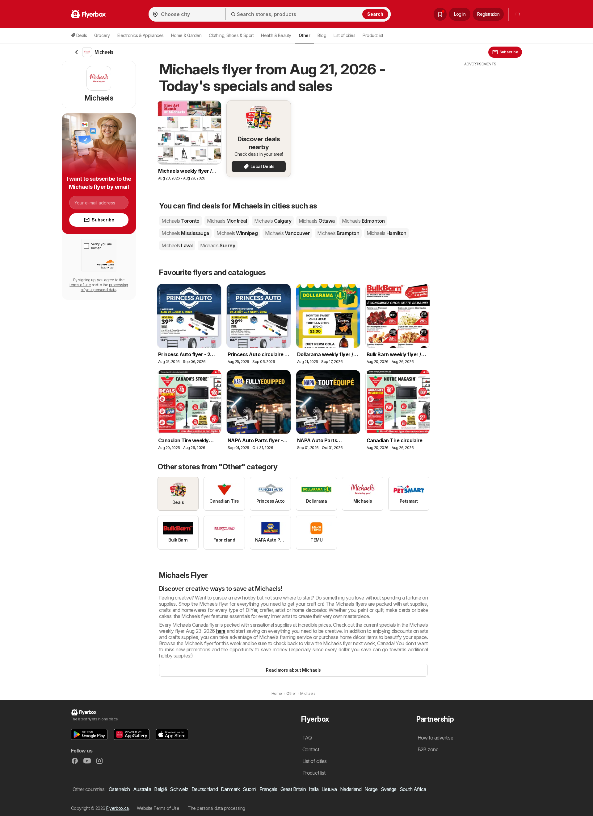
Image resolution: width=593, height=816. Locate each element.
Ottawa (316, 221)
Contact (310, 749)
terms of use (80, 284)
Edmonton (363, 221)
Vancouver (287, 233)
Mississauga (185, 233)
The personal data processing (216, 808)
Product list (373, 35)
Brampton (338, 233)
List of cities (344, 35)
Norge (370, 789)
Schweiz (179, 789)
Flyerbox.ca (117, 808)
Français (268, 789)
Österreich (119, 789)
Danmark (230, 789)
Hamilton (386, 233)
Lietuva (329, 789)
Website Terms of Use (158, 808)
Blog (322, 35)
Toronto (181, 221)
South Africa (413, 789)
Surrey (217, 245)
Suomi (249, 789)
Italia (313, 789)
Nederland (350, 789)
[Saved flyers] (440, 14)
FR (517, 14)
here (220, 631)
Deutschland (204, 789)
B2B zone (428, 749)
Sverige (389, 789)
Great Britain (293, 789)
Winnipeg (237, 233)
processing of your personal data (104, 287)
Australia (142, 789)
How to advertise (435, 738)
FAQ (307, 738)
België (160, 789)
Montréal (227, 221)
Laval (177, 245)
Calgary (272, 221)
